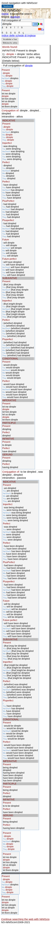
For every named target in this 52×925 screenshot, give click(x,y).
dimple (29, 65)
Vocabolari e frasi (10, 39)
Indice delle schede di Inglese (19, 35)
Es (42, 29)
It (42, 24)
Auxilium (15, 16)
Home (5, 13)
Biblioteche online (10, 43)
